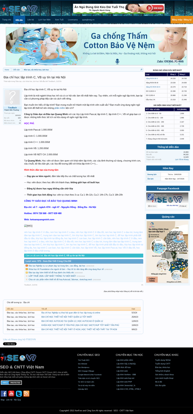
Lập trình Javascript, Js (126, 385)
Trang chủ (6, 20)
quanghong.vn (88, 20)
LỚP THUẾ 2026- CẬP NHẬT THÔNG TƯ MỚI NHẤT (52, 276)
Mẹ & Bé (158, 382)
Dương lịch (152, 174)
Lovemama (73, 20)
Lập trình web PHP (124, 382)
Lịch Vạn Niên (44, 20)
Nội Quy (17, 400)
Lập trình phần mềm (125, 360)
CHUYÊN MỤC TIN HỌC (129, 355)
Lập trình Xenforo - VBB (126, 375)
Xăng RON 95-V (152, 78)
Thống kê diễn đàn (168, 147)
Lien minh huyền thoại (164, 378)
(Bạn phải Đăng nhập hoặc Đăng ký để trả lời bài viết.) (123, 291)
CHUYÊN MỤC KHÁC (166, 355)
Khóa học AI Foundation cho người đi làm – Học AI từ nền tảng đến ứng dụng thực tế (66, 269)
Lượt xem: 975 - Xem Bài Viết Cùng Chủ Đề (48, 261)
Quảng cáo (168, 216)
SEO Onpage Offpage (86, 371)
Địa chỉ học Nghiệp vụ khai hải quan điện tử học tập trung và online (70, 313)
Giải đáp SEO (83, 389)
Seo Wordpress (83, 367)
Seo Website (82, 364)
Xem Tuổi (59, 20)
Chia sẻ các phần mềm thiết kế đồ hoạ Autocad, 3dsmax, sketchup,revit (60, 279)
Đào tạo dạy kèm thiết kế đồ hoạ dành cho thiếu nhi (51, 272)
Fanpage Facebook (168, 188)
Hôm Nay (168, 168)
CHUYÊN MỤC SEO (88, 355)
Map (3, 400)
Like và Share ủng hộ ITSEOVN (19, 339)
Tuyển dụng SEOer (163, 360)
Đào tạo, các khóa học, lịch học (27, 81)
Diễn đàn (19, 20)
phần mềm (59, 108)
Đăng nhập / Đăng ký (181, 20)
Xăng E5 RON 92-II (153, 87)
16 (20, 123)
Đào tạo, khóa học (162, 367)
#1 (142, 285)
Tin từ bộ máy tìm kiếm (86, 385)
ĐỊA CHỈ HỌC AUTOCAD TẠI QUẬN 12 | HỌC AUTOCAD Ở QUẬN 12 (72, 321)
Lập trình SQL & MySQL (126, 364)
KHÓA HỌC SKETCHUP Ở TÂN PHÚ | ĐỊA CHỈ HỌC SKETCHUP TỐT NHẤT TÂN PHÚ (80, 325)
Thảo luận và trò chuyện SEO (89, 378)
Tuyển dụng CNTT (162, 364)
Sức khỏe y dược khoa (164, 375)
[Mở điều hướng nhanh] (141, 70)
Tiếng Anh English (162, 371)
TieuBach (51, 81)
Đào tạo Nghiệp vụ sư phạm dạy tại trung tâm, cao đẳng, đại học (57, 266)
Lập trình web (122, 371)
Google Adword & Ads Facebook (90, 375)
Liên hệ (30, 20)
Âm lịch (150, 179)
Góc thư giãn (160, 385)
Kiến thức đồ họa (124, 367)
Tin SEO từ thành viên (86, 382)
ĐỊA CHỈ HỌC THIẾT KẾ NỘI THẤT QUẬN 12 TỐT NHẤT (66, 317)
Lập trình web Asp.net (125, 378)
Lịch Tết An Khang (181, 159)
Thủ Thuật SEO (83, 360)
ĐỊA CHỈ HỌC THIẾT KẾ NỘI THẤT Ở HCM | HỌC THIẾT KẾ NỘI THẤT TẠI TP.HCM (79, 329)
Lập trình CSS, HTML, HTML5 (129, 389)
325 (19, 118)
